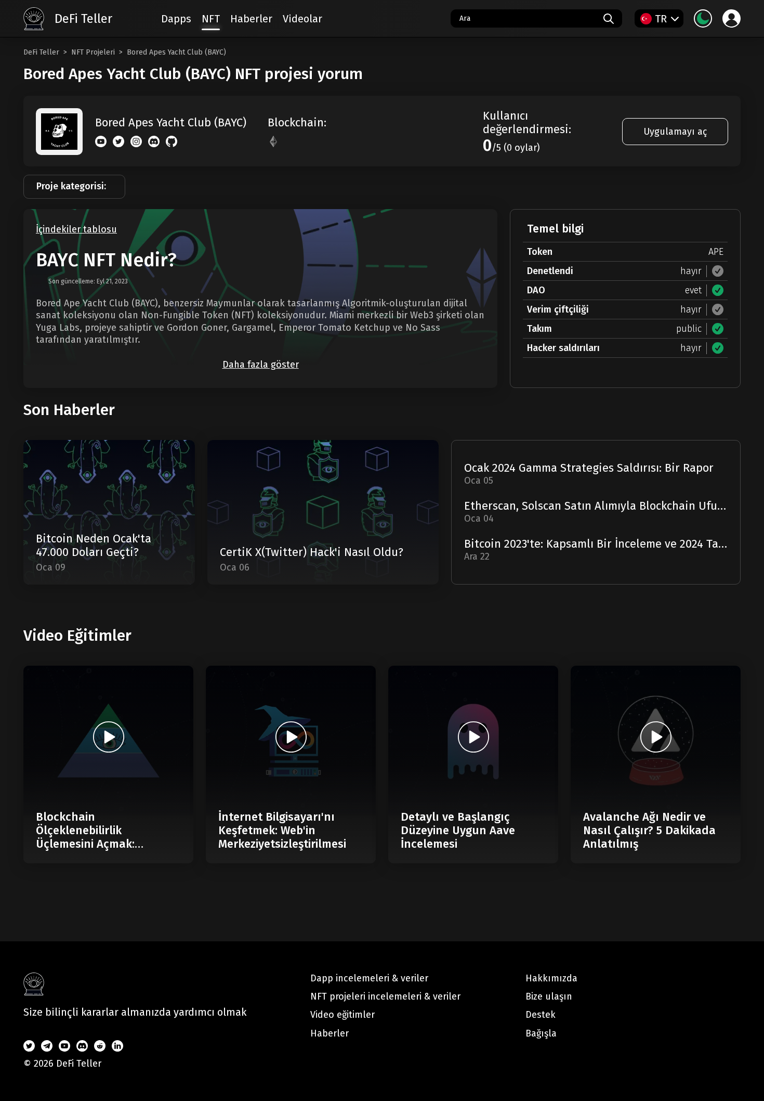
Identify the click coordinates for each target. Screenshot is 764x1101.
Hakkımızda (551, 978)
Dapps (176, 18)
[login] (731, 18)
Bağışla (541, 1033)
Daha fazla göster (260, 364)
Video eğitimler (342, 1014)
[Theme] (703, 18)
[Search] (608, 19)
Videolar (302, 18)
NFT (211, 18)
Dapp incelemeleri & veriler (369, 978)
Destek (540, 1014)
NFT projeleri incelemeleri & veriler (385, 996)
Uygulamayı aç (675, 131)
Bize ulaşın (548, 996)
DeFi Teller (41, 52)
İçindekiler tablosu (76, 229)
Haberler (251, 18)
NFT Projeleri (93, 52)
